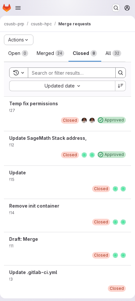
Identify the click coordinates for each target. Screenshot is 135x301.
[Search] (120, 72)
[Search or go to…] (116, 8)
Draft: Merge (23, 239)
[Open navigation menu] (18, 8)
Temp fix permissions (33, 103)
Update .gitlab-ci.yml (33, 272)
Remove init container (34, 206)
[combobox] (62, 86)
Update (17, 172)
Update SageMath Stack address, (48, 138)
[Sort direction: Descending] (120, 86)
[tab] (18, 53)
